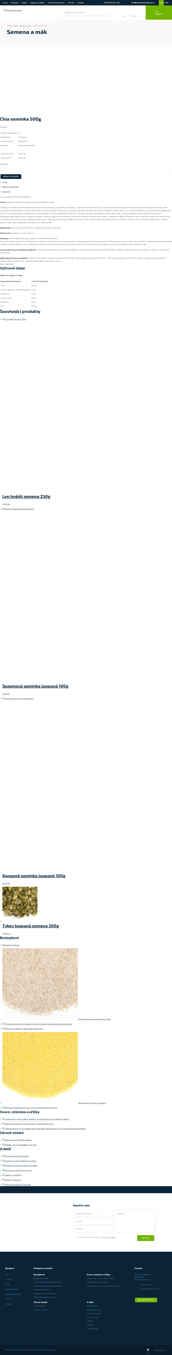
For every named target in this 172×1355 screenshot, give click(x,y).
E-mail (79, 1221)
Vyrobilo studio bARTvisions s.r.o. (44, 1350)
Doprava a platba (37, 3)
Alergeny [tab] (6, 191)
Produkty (14, 3)
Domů (9, 26)
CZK (161, 3)
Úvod (5, 3)
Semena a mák (25, 26)
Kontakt (80, 3)
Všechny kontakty (146, 1300)
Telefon (79, 1229)
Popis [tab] (4, 182)
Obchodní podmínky (56, 3)
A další (15, 26)
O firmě (71, 3)
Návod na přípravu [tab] (10, 187)
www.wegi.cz (159, 1350)
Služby (24, 3)
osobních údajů (108, 1237)
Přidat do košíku (11, 176)
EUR (166, 3)
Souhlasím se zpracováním (96, 1237)
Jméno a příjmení (84, 1213)
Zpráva (121, 1213)
